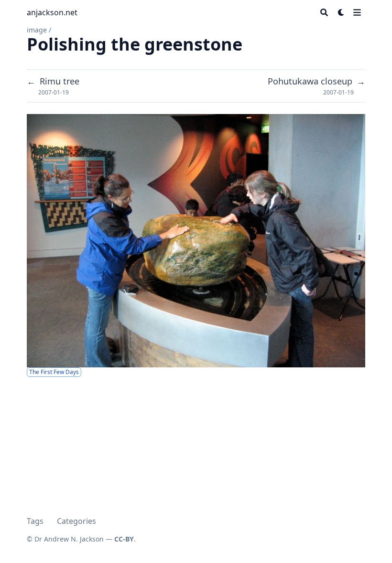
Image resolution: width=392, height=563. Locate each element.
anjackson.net (52, 12)
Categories (76, 521)
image (37, 29)
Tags (35, 521)
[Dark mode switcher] (341, 12)
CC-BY (124, 538)
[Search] (324, 12)
